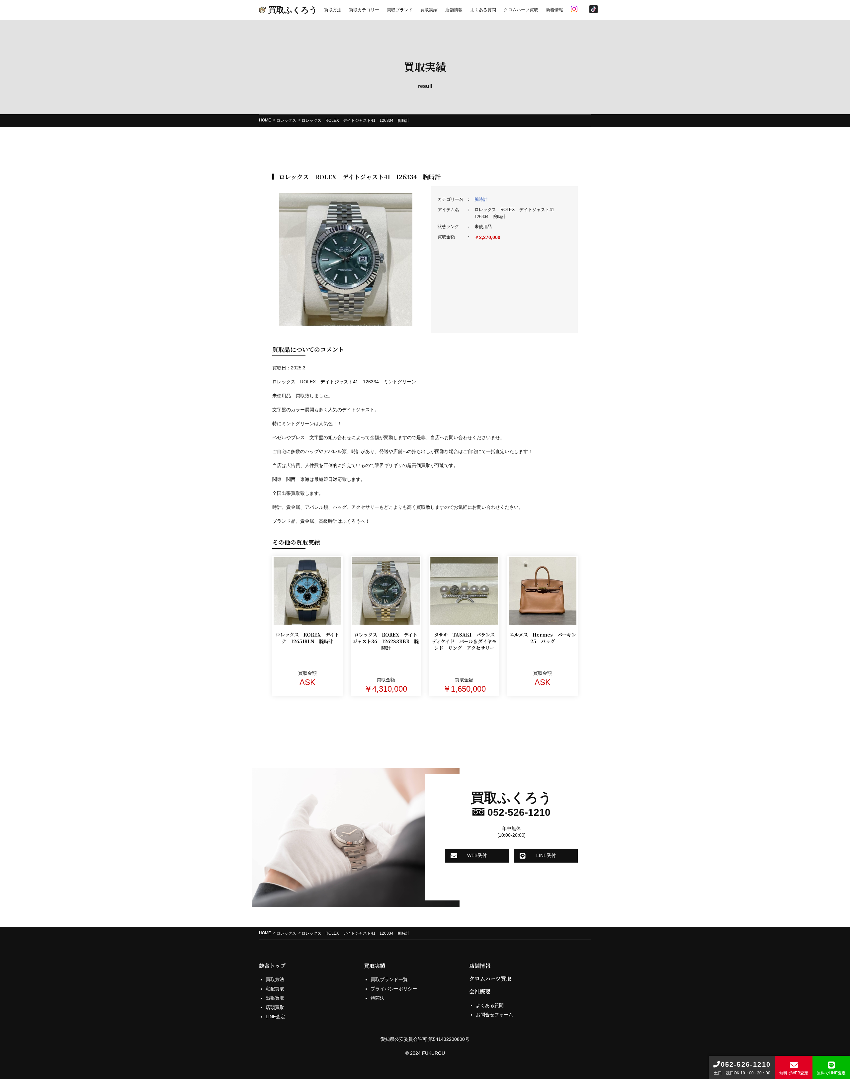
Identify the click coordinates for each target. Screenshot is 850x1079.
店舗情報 (454, 9)
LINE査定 (275, 1016)
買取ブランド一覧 (389, 979)
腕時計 (480, 199)
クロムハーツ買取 (521, 9)
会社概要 (479, 991)
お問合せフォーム (494, 1014)
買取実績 (429, 9)
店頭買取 (275, 1007)
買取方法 (332, 9)
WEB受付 (477, 855)
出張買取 (275, 998)
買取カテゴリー (364, 9)
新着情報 (554, 9)
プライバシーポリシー (394, 988)
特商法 (377, 998)
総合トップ (272, 965)
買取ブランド (400, 9)
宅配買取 (275, 988)
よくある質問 (483, 9)
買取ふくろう (291, 9)
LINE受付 (546, 855)
